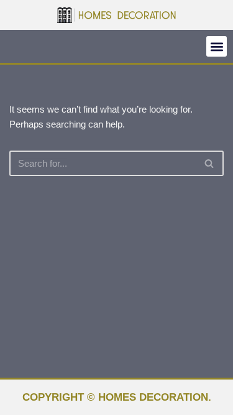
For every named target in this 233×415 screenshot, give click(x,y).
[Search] (210, 163)
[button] (216, 46)
